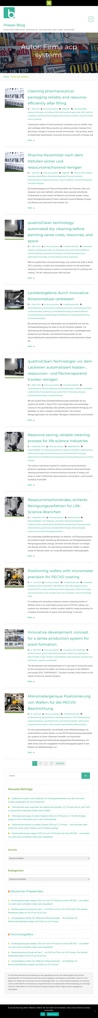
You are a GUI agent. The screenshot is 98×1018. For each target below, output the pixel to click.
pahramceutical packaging (48, 116)
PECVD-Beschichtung (81, 717)
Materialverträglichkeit (57, 176)
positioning (52, 589)
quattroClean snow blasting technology (43, 457)
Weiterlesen (53, 1014)
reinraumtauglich (78, 528)
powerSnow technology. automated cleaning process (64, 253)
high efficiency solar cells (63, 586)
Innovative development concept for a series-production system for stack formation (58, 638)
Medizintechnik (74, 446)
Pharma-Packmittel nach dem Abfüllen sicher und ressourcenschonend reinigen (55, 161)
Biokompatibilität (34, 521)
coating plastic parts (44, 250)
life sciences (57, 450)
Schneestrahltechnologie (37, 395)
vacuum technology (83, 593)
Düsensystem (48, 308)
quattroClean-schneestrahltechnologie (55, 528)
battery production (59, 653)
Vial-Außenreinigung (36, 183)
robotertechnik (64, 721)
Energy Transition (47, 657)
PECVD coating (41, 589)
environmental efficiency (79, 250)
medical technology (35, 453)
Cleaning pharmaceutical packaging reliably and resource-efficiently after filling (57, 97)
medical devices (86, 450)
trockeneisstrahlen (55, 395)
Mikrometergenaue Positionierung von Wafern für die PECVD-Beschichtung (59, 702)
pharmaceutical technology (75, 453)
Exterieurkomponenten (64, 308)
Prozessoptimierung (36, 315)
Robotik (74, 721)
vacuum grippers (68, 593)
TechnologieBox (22, 934)
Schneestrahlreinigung (36, 318)
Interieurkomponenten (82, 308)
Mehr (30, 140)
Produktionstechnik (71, 246)
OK (43, 1014)
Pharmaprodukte (83, 524)
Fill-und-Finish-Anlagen (83, 173)
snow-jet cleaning (34, 119)
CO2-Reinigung (48, 521)
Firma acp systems (50, 109)
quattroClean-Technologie (67, 392)
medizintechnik (48, 524)
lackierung (47, 311)
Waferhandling (67, 724)
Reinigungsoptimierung (80, 315)
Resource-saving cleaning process (72, 457)
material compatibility (70, 450)
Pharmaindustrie (34, 180)
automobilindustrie (35, 308)
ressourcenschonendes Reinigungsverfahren (45, 531)
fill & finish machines (63, 112)
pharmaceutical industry (68, 116)
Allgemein (66, 109)
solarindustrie (83, 721)
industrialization (60, 657)
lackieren (78, 388)
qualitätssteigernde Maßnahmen (57, 315)
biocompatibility (80, 109)
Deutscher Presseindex (27, 891)
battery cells (46, 653)
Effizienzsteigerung (49, 388)
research (41, 660)
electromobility (33, 657)
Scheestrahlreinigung (83, 180)
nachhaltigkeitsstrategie (61, 311)
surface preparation (70, 257)
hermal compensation (44, 586)
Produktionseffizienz (80, 311)
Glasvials (31, 176)
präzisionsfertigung (35, 721)
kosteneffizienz (41, 176)
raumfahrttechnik (51, 721)
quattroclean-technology (37, 257)
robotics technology (82, 589)
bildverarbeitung (48, 717)
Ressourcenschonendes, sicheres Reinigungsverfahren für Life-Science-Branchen (57, 506)
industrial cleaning (35, 253)
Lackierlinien (87, 388)
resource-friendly (85, 116)
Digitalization (83, 653)
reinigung (81, 392)
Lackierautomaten (35, 311)
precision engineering (65, 589)
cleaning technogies (35, 112)
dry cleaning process (61, 250)
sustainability (51, 660)
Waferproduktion (80, 724)
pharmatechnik (34, 528)
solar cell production (36, 593)
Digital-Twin (72, 653)
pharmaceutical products (54, 453)
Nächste (60, 763)
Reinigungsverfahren (50, 180)
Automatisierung (34, 388)
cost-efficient (49, 112)
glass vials (76, 112)
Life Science (59, 521)
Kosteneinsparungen (66, 388)
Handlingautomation (63, 717)
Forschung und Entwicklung (74, 650)
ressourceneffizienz (66, 180)
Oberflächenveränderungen (65, 524)
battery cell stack (34, 653)
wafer (30, 596)
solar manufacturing (52, 593)
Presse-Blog (14, 25)
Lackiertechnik (33, 392)
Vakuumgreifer (54, 724)
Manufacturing (74, 657)
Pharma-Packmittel (74, 176)
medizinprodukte (34, 524)
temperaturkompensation (38, 724)
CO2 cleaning (46, 450)
